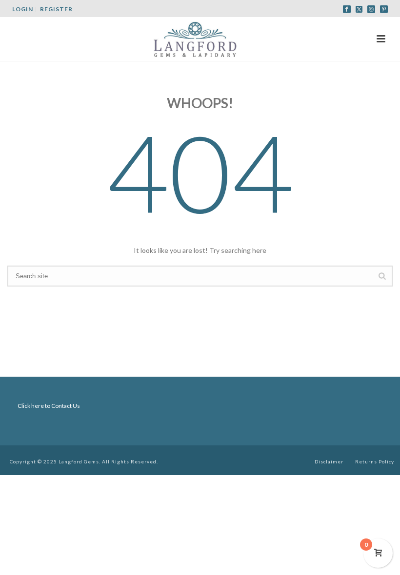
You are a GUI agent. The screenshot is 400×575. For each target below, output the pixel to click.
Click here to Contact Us (49, 405)
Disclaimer (329, 461)
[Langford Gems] (200, 39)
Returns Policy (374, 461)
